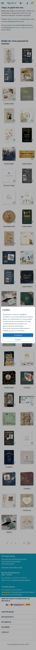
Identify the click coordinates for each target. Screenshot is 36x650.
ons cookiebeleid (19, 330)
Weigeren (18, 339)
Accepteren (18, 335)
